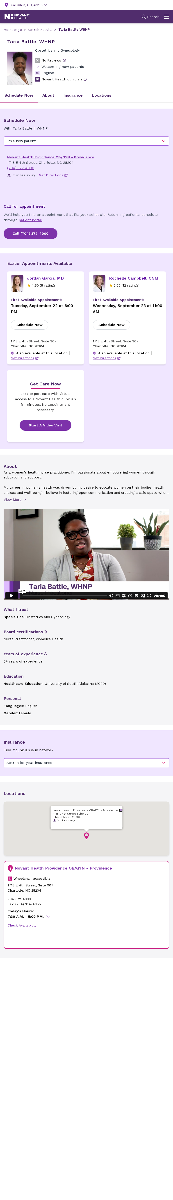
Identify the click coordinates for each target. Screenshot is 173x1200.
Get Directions (22, 358)
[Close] (121, 810)
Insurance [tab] (73, 95)
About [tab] (48, 95)
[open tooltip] (64, 60)
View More (13, 499)
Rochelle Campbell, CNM (133, 278)
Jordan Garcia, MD (45, 278)
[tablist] (86, 96)
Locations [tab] (101, 95)
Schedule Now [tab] (19, 95)
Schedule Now (29, 325)
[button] (86, 836)
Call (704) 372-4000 (30, 233)
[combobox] (86, 141)
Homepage (13, 30)
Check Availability (22, 925)
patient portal (30, 220)
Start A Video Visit (45, 425)
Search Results (40, 30)
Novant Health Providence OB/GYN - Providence (50, 157)
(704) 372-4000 (20, 168)
